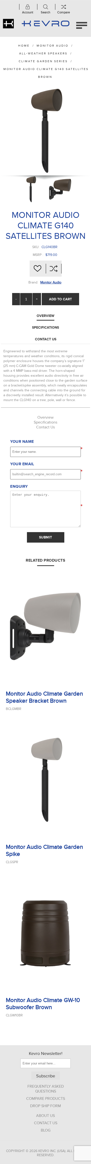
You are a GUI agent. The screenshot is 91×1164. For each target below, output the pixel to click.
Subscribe (45, 1076)
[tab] (45, 316)
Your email (22, 464)
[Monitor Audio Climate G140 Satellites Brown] (31, 189)
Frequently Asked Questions (45, 1089)
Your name (22, 441)
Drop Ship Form (45, 1105)
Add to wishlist (38, 269)
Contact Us (45, 339)
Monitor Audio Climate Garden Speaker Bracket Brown (44, 697)
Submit (45, 537)
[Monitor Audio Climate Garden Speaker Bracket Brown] (45, 626)
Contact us (45, 1123)
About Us (45, 1115)
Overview (45, 316)
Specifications (45, 327)
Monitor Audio (50, 282)
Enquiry (19, 486)
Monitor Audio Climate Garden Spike (44, 850)
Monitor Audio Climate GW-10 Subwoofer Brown (43, 1004)
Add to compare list (54, 269)
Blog (45, 1130)
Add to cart (60, 299)
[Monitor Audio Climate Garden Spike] (45, 779)
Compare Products (45, 1098)
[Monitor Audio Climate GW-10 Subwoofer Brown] (45, 933)
